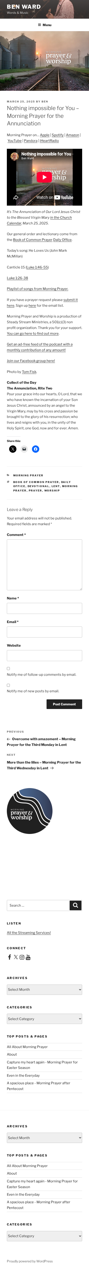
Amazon (72, 135)
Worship (52, 490)
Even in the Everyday (23, 1075)
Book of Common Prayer (32, 240)
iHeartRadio (49, 141)
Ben (45, 101)
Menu (47, 25)
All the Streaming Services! (29, 933)
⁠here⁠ (32, 306)
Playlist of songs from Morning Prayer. (37, 289)
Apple (45, 135)
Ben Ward (24, 6)
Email (12, 622)
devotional (39, 486)
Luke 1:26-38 (17, 278)
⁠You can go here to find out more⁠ (33, 333)
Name (13, 598)
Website (14, 645)
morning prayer (28, 475)
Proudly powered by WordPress (30, 1261)
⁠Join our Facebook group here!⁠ (31, 361)
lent (56, 486)
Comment (16, 535)
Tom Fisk (29, 372)
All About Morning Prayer (27, 1047)
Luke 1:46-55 (37, 267)
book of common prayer (36, 482)
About (12, 1054)
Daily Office (62, 240)
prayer (35, 490)
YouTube (15, 141)
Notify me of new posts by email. (33, 691)
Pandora (30, 141)
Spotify (58, 135)
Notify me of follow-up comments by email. (41, 675)
